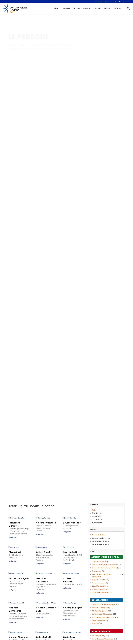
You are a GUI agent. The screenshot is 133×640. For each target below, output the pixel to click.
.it (111, 1)
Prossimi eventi (97, 513)
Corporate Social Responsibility (103, 604)
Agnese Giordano (18, 637)
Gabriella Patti (43, 637)
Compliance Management (101, 592)
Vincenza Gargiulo (73, 607)
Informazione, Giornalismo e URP (103, 617)
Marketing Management (100, 608)
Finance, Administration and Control (104, 568)
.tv (119, 1)
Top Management (98, 561)
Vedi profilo (13, 537)
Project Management (99, 583)
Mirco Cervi (15, 552)
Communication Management (102, 614)
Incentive (95, 623)
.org (123, 1)
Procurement (96, 571)
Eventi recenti (97, 516)
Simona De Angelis (19, 578)
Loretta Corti (70, 552)
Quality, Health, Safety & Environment (105, 565)
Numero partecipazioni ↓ (100, 541)
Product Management (99, 589)
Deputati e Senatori (99, 580)
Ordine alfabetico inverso (101, 538)
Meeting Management (100, 611)
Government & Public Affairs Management (102, 575)
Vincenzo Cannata (46, 522)
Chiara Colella (43, 552)
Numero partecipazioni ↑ (100, 544)
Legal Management (98, 586)
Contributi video (97, 519)
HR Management (98, 636)
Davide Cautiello (72, 522)
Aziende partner (97, 522)
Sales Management (98, 620)
